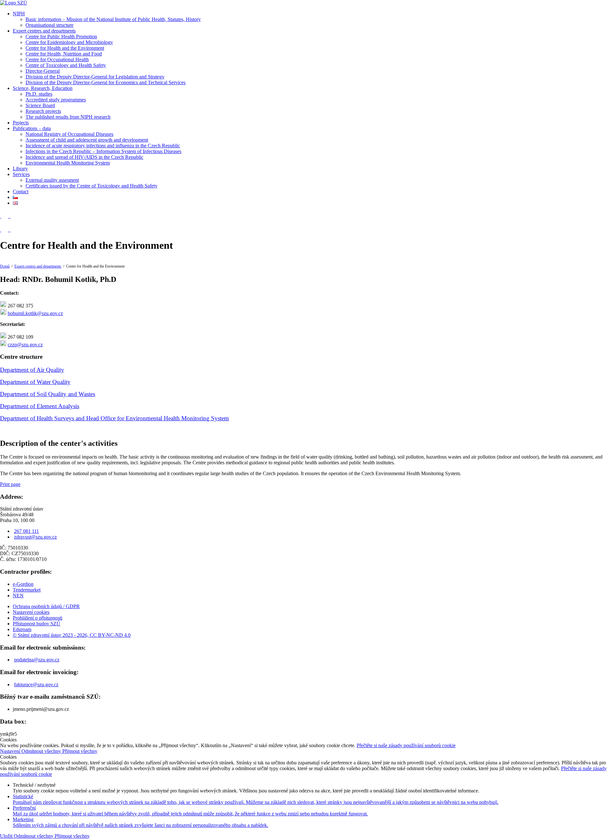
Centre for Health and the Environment (65, 48)
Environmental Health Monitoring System (68, 163)
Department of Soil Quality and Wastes (47, 394)
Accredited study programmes (56, 99)
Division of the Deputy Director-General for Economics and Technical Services (105, 82)
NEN (18, 595)
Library (20, 168)
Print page (10, 484)
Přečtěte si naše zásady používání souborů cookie (406, 745)
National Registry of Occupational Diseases (69, 134)
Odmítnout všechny (41, 751)
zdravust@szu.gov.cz (35, 537)
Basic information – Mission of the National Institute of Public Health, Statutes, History (113, 19)
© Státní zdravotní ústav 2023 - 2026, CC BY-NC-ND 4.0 (72, 635)
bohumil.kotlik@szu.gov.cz (35, 313)
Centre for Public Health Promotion (61, 36)
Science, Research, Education (42, 88)
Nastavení (10, 751)
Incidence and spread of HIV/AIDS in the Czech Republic (84, 157)
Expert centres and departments (44, 30)
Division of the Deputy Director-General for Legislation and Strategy (95, 76)
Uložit (7, 836)
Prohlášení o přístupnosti (37, 618)
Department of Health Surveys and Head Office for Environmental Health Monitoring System (114, 418)
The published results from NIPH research (68, 117)
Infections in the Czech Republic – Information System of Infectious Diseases (103, 151)
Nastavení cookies (31, 612)
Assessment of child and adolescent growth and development (87, 140)
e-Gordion (23, 584)
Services (21, 174)
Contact (20, 191)
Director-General (43, 71)
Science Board (40, 105)
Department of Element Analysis (39, 406)
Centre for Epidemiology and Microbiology (69, 42)
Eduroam (22, 629)
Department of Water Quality (35, 382)
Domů (5, 266)
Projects (21, 122)
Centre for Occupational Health (57, 59)
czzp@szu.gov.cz (25, 344)
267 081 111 (26, 531)
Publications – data (32, 128)
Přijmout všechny (79, 751)
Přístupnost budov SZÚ (36, 623)
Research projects (43, 111)
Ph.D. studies (39, 94)
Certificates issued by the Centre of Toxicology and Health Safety (91, 185)
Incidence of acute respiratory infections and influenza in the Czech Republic (103, 145)
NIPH (19, 13)
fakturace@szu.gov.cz (36, 684)
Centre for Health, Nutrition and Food (64, 53)
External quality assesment (52, 180)
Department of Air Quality (32, 369)
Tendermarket (27, 589)
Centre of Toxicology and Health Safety (66, 65)
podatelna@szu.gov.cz (36, 659)
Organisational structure (49, 25)
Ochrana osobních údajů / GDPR (46, 606)
